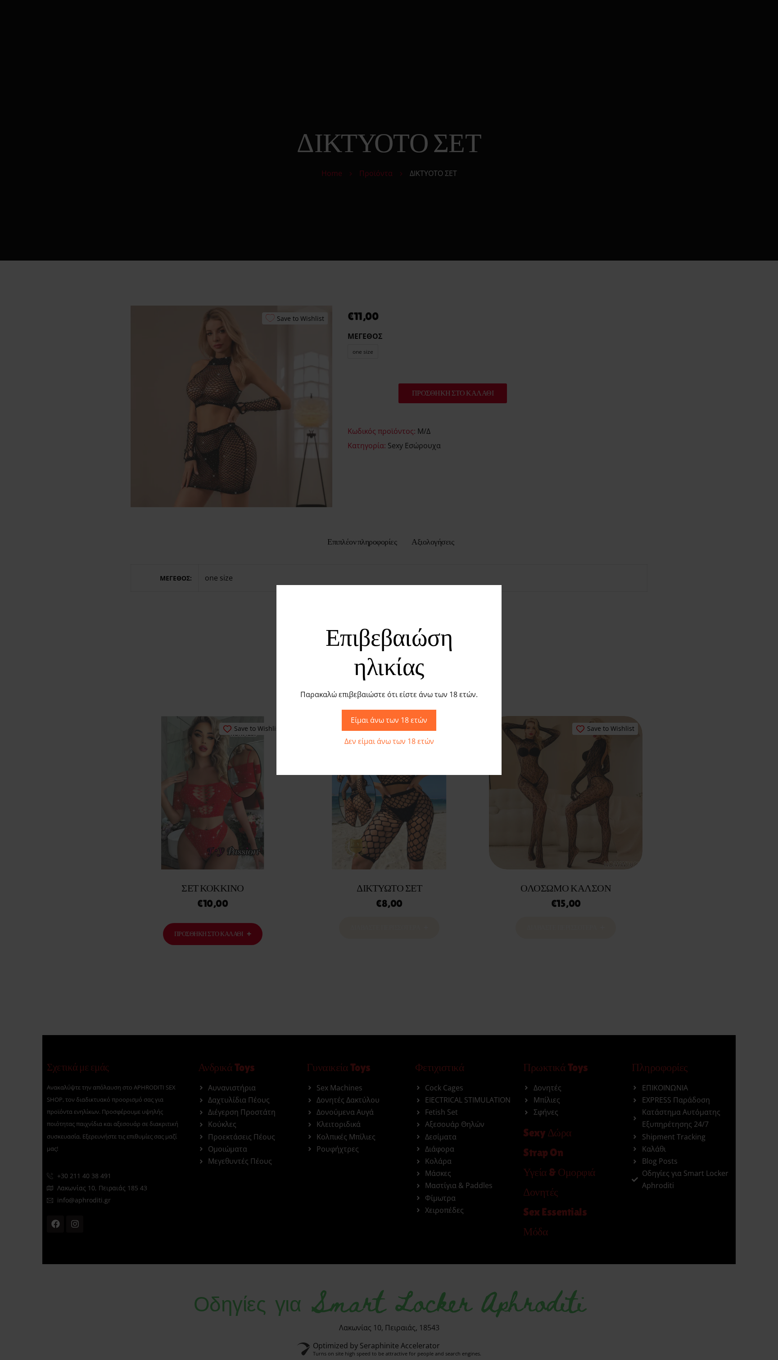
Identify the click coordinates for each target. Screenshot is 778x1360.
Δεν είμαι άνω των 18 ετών (389, 741)
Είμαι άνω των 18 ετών (389, 720)
